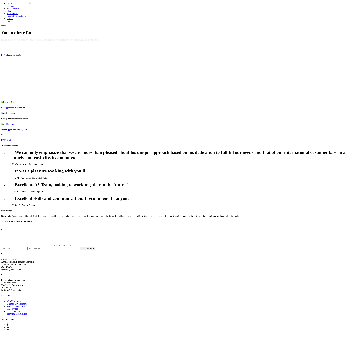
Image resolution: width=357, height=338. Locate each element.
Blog (9, 11)
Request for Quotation (16, 16)
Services (10, 6)
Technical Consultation (17, 314)
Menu (3, 26)
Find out (5, 229)
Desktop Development (16, 304)
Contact (10, 21)
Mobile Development (16, 306)
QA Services (12, 309)
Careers (10, 18)
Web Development (15, 301)
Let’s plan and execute (11, 55)
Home (9, 3)
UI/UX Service (13, 311)
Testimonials (12, 13)
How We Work (13, 8)
